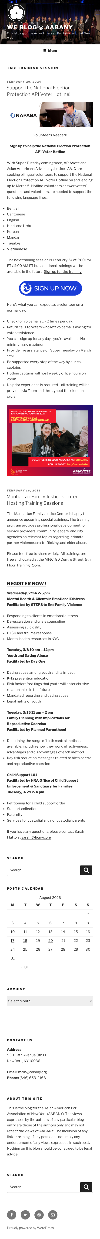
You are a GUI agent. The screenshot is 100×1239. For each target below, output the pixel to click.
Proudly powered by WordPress (30, 1228)
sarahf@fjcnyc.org (36, 837)
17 (12, 941)
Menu (52, 50)
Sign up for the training (63, 272)
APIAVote (72, 163)
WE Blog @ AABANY (40, 27)
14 (63, 932)
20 (50, 941)
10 (13, 932)
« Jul (24, 967)
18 (25, 941)
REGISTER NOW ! (26, 583)
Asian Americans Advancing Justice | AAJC (41, 169)
